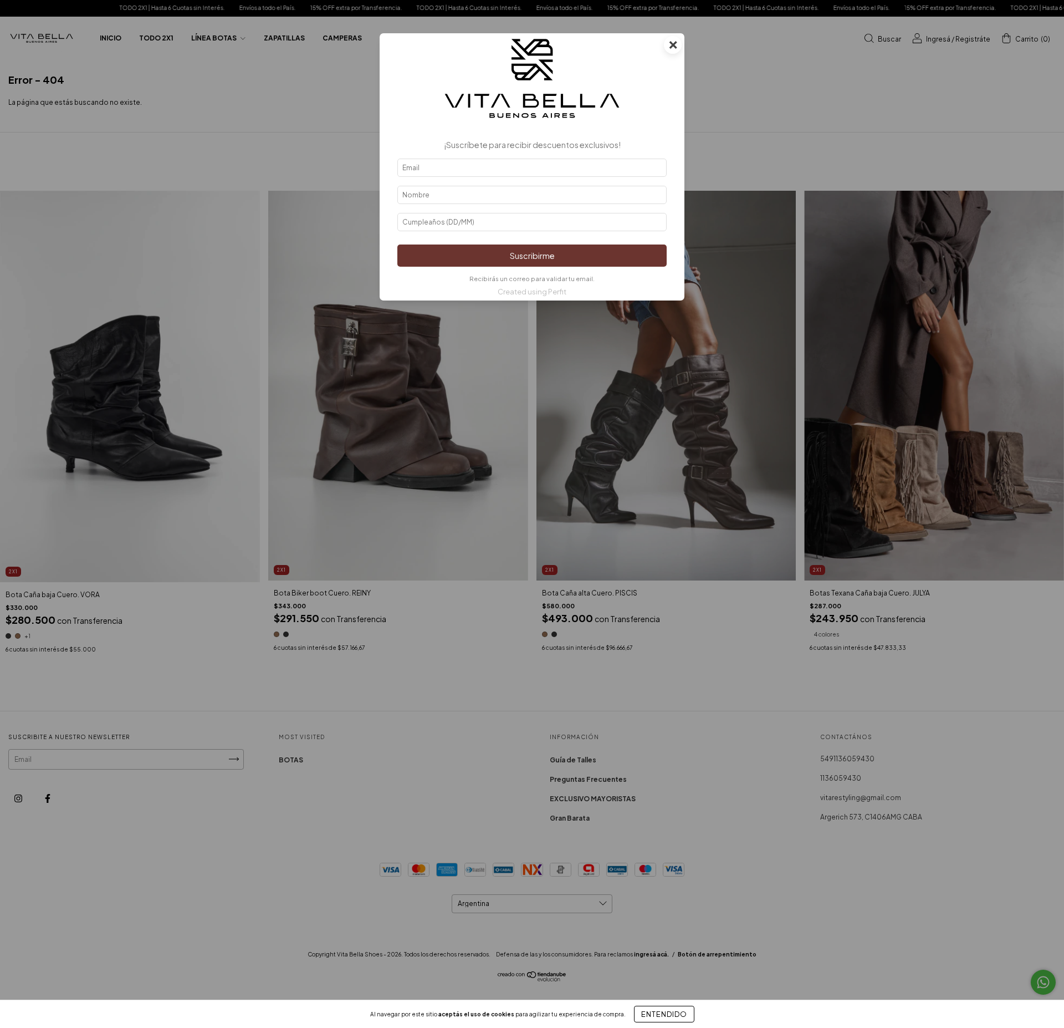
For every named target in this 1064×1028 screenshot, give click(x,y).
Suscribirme (532, 256)
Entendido (664, 1014)
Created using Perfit (532, 291)
